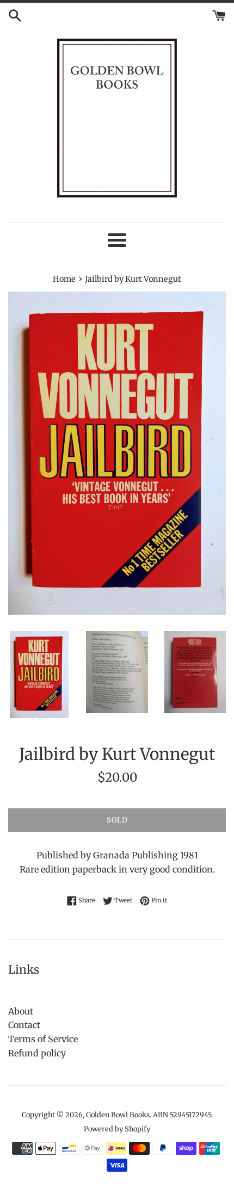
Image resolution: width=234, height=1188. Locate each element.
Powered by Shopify (117, 1128)
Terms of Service (43, 1039)
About (20, 1011)
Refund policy (37, 1053)
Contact (24, 1024)
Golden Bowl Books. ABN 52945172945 (148, 1114)
